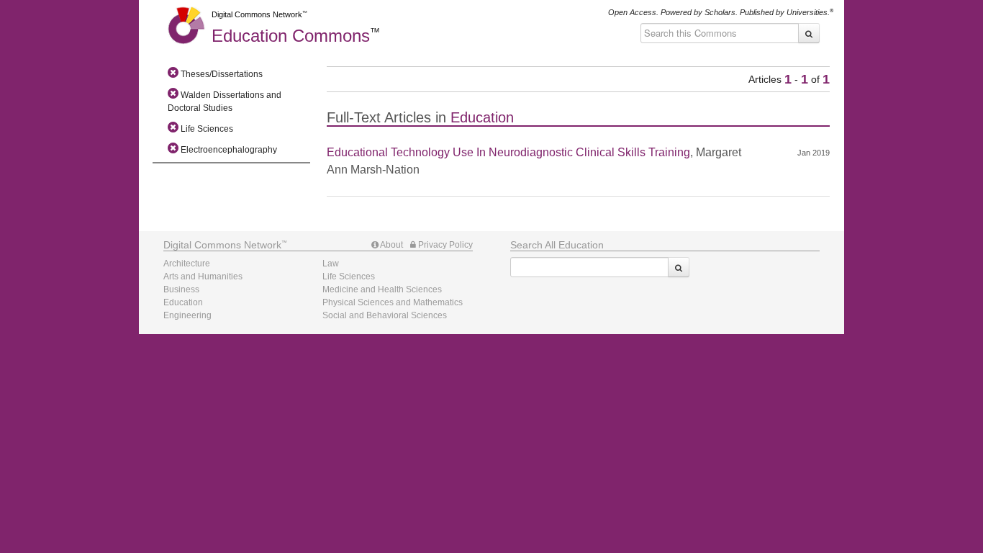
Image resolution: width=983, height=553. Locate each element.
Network (222, 245)
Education (291, 35)
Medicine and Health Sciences (382, 289)
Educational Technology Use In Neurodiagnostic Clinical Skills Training (508, 152)
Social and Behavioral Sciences (384, 315)
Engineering (187, 315)
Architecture (186, 263)
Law (330, 263)
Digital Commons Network (257, 14)
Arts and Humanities (203, 276)
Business (181, 289)
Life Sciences (348, 276)
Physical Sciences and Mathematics (392, 302)
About (391, 245)
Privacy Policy (444, 245)
